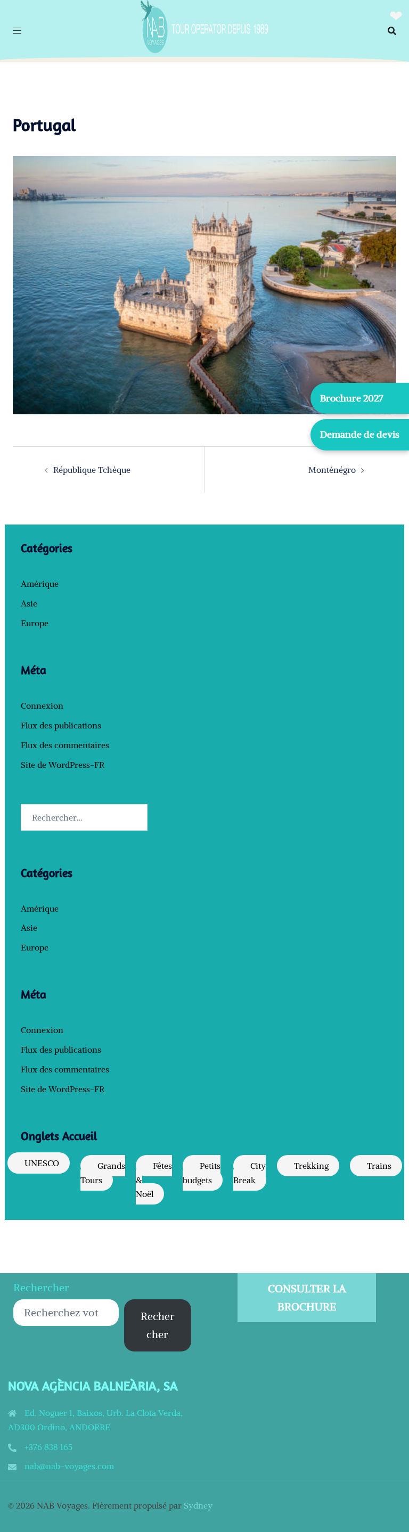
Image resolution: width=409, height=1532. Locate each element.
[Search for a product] (392, 31)
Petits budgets (201, 1172)
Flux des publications (61, 725)
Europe (34, 623)
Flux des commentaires (65, 745)
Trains (379, 1165)
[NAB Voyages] (204, 29)
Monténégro (332, 469)
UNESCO (41, 1163)
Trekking (311, 1165)
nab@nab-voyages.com (69, 1466)
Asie (29, 603)
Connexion (42, 705)
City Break (249, 1172)
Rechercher (41, 1287)
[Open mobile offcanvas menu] (17, 30)
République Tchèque (91, 469)
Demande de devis (359, 434)
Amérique (40, 583)
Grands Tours (102, 1172)
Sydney (198, 1505)
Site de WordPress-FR (62, 764)
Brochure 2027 (351, 398)
